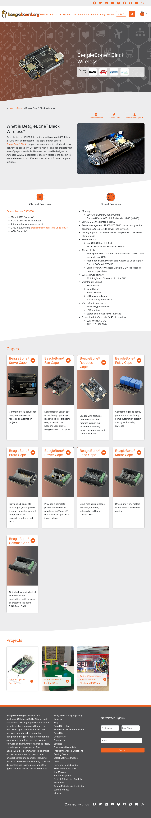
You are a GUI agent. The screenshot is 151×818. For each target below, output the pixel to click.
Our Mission (60, 772)
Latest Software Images (66, 757)
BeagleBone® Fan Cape (54, 360)
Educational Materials (65, 747)
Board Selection (62, 726)
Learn (56, 761)
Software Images (133, 117)
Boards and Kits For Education (69, 729)
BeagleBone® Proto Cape (19, 452)
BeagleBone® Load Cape (90, 452)
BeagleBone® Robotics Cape (90, 362)
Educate (58, 743)
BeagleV (58, 719)
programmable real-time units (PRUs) (49, 227)
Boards (53, 14)
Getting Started (61, 754)
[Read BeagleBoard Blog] (143, 3)
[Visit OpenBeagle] (118, 3)
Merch (110, 14)
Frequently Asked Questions (68, 750)
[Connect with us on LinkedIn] (106, 3)
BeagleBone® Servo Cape (19, 360)
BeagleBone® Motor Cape (125, 452)
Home (12, 108)
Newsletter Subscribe (65, 768)
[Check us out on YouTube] (112, 3)
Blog (102, 14)
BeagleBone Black (16, 144)
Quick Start (115, 117)
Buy (120, 13)
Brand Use (59, 733)
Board (20, 108)
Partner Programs (62, 775)
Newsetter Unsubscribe (66, 764)
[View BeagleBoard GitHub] (124, 3)
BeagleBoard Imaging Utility (68, 715)
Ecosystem (64, 14)
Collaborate (60, 736)
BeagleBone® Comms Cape (19, 540)
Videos (57, 793)
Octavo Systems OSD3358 (20, 211)
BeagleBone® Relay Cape (125, 360)
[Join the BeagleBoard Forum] (130, 3)
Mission (44, 14)
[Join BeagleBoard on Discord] (136, 3)
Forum (94, 14)
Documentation (81, 14)
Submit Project (61, 789)
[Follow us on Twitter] (100, 3)
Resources (59, 782)
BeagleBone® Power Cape (54, 452)
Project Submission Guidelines (69, 779)
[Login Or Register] (143, 13)
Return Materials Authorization (69, 786)
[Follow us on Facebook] (94, 3)
